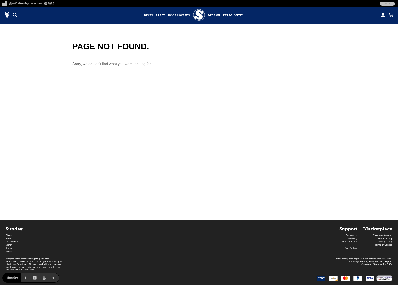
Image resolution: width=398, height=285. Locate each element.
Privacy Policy (385, 241)
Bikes (148, 15)
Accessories (179, 15)
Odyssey (353, 261)
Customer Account (382, 235)
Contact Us (351, 235)
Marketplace (377, 228)
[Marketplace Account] (383, 15)
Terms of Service (383, 245)
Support (387, 3)
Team (227, 15)
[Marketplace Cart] (391, 15)
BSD (389, 264)
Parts (161, 15)
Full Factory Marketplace (349, 258)
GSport (388, 261)
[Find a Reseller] (7, 15)
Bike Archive (351, 248)
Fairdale (373, 261)
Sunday (14, 228)
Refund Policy (385, 238)
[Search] (15, 15)
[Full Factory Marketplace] (4, 2)
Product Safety (349, 241)
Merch (214, 15)
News (239, 15)
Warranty (352, 238)
